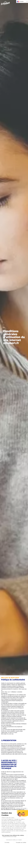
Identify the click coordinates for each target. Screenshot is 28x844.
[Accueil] (5, 3)
